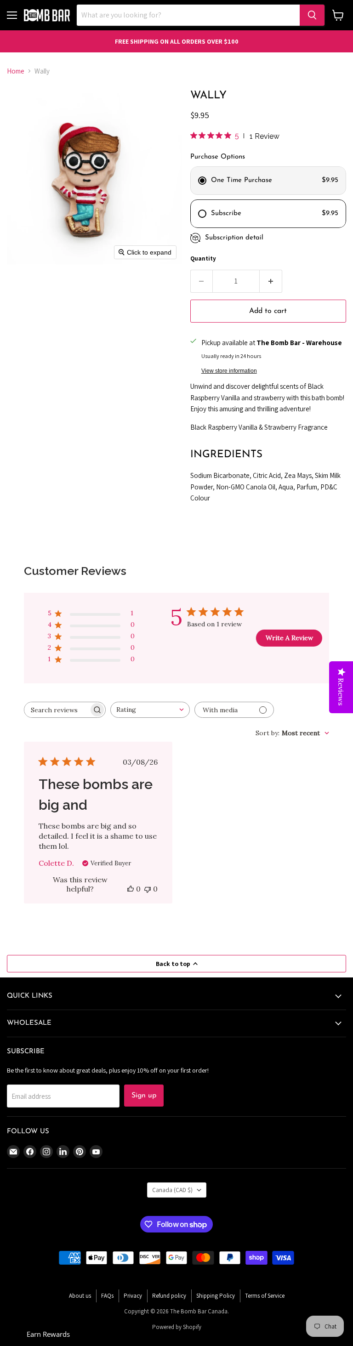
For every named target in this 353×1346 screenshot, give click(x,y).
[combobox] (150, 710)
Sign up (143, 1095)
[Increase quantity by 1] (271, 281)
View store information (229, 371)
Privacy (133, 1296)
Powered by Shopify (176, 1327)
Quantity (203, 258)
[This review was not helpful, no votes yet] (147, 888)
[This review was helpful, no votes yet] (130, 888)
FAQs (107, 1296)
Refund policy (169, 1296)
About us (80, 1296)
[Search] (312, 15)
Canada (172, 1190)
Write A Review (289, 638)
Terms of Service (265, 1296)
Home (15, 71)
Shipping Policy (215, 1296)
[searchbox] (56, 709)
